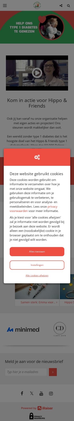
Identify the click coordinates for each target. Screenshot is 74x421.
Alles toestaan (37, 251)
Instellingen (37, 265)
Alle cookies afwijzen (37, 275)
